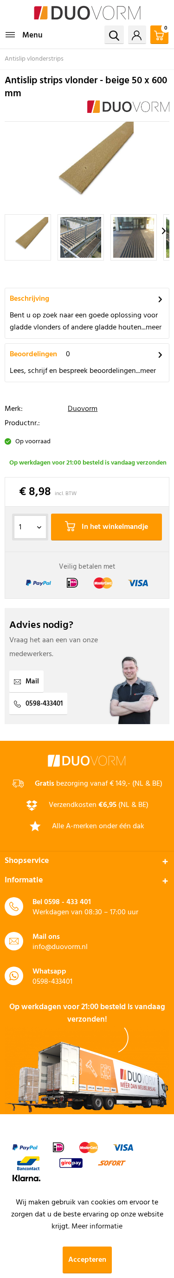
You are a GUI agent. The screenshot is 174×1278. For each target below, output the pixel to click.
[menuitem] (23, 34)
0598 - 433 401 (67, 902)
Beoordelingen (33, 354)
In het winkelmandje (114, 527)
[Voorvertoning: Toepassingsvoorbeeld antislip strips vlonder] (81, 237)
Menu (32, 35)
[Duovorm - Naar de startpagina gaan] (87, 13)
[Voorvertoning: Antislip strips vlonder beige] (28, 237)
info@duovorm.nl (60, 947)
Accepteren (87, 1260)
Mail (32, 681)
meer (153, 328)
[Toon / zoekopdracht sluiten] (114, 34)
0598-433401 (44, 703)
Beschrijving (29, 299)
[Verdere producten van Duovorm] (128, 108)
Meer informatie (96, 1227)
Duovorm (82, 409)
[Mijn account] (137, 34)
